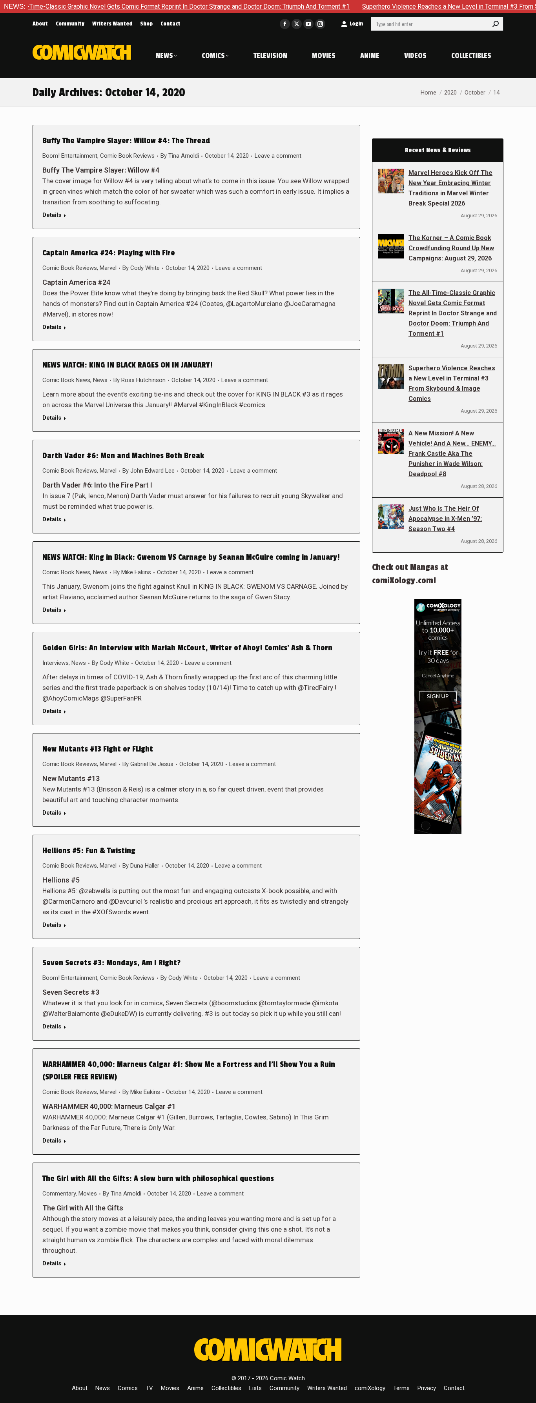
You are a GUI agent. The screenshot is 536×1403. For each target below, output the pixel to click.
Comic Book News (66, 380)
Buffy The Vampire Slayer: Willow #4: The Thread (126, 141)
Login (356, 23)
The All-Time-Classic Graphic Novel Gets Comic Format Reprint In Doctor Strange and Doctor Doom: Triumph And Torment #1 (452, 313)
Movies (87, 1193)
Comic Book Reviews (127, 155)
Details (51, 214)
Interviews (55, 662)
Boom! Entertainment (69, 155)
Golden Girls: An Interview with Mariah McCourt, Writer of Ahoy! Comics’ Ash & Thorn (187, 648)
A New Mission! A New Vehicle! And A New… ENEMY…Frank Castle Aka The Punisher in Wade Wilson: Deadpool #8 (452, 453)
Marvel (108, 267)
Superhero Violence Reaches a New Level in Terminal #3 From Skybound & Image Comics (451, 383)
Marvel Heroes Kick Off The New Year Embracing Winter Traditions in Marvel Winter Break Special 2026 (450, 188)
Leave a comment (278, 155)
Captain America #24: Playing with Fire (108, 253)
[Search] (495, 24)
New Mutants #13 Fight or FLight (97, 749)
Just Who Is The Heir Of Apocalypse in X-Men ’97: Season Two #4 (445, 519)
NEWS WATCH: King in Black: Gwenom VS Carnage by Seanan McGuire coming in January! (191, 557)
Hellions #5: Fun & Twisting (88, 850)
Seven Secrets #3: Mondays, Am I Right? (111, 963)
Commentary (59, 1193)
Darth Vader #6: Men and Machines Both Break (123, 455)
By (179, 155)
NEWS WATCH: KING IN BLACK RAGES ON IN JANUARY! (127, 365)
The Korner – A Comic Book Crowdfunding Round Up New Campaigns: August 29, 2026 (451, 248)
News (100, 380)
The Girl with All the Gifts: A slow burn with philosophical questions (158, 1178)
